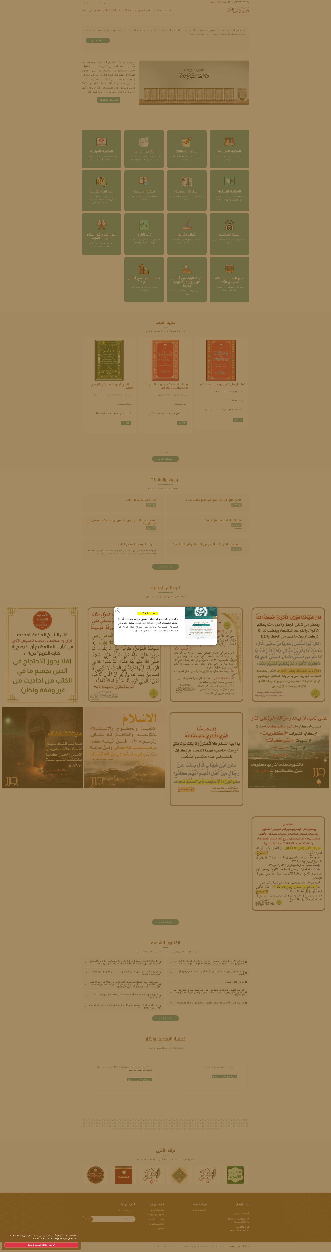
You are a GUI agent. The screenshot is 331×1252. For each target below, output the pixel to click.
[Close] (117, 610)
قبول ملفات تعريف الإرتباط (40, 1245)
